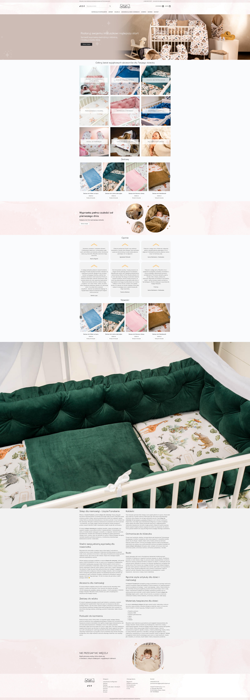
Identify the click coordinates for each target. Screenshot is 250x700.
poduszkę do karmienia (100, 621)
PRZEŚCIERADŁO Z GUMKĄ (94, 111)
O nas (128, 688)
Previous (81, 176)
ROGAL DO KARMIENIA (94, 141)
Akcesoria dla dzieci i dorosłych (111, 686)
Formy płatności (131, 685)
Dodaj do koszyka (85, 198)
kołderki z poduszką (141, 520)
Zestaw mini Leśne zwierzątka (131, 193)
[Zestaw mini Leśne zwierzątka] (131, 176)
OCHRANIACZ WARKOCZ (156, 111)
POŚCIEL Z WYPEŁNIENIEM (125, 80)
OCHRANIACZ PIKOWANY (125, 111)
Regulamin (129, 681)
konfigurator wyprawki (93, 564)
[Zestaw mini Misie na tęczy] (108, 176)
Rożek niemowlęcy (131, 556)
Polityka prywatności (132, 683)
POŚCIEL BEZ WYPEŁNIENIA (156, 80)
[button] (125, 37)
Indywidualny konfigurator (110, 681)
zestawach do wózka (91, 602)
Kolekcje (105, 685)
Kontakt (105, 692)
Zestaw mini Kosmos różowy (154, 193)
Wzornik (105, 690)
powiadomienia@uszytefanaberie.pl (162, 1)
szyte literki (114, 590)
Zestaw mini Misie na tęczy (108, 193)
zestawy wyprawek (89, 560)
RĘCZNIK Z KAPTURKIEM (156, 141)
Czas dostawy (130, 686)
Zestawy (105, 683)
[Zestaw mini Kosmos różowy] (154, 176)
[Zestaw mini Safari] (86, 176)
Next (169, 176)
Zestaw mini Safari (86, 193)
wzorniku (142, 608)
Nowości (105, 688)
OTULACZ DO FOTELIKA (125, 141)
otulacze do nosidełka (90, 590)
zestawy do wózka (101, 590)
